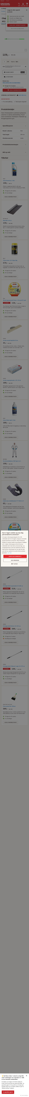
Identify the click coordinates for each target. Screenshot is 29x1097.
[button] (14, 564)
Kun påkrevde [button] (15, 560)
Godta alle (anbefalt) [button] (15, 556)
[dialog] (14, 548)
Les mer (10, 553)
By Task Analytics (24, 1095)
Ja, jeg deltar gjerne (8, 1092)
